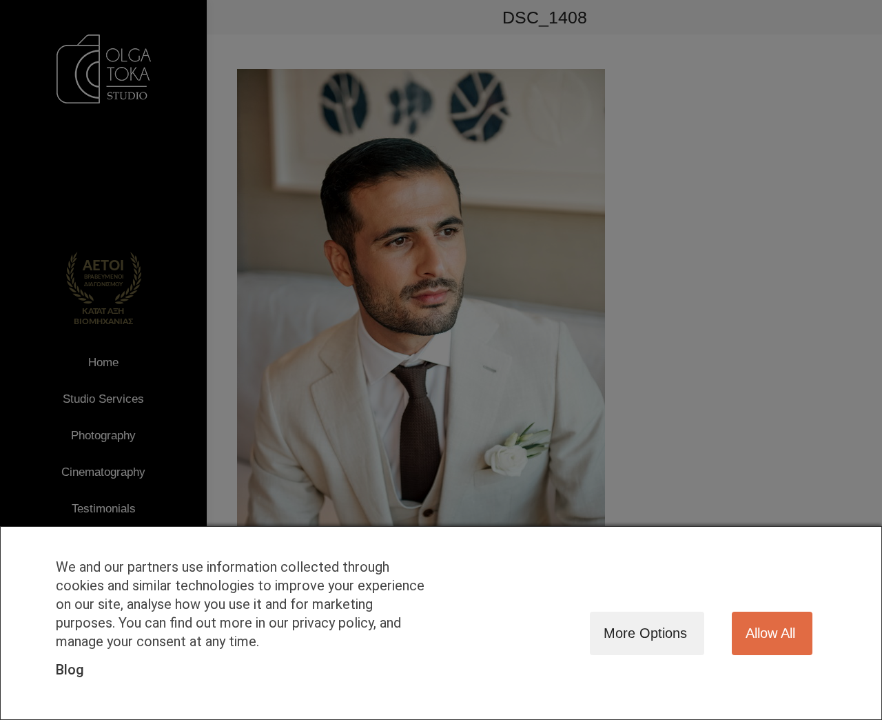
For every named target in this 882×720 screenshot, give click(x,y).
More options (645, 633)
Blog (70, 669)
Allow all (770, 633)
